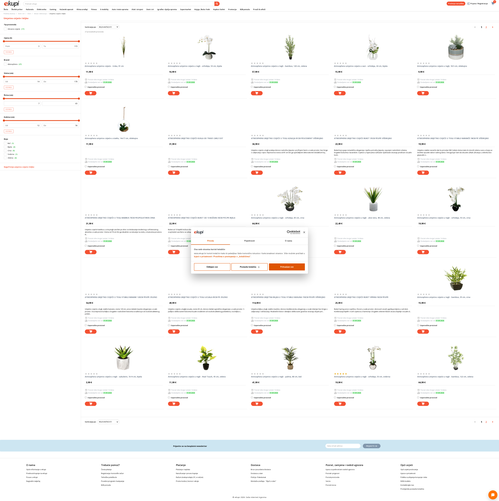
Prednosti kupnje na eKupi (36, 473)
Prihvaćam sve (287, 267)
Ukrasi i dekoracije (40, 14)
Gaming (53, 9)
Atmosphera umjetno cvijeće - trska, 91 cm (104, 66)
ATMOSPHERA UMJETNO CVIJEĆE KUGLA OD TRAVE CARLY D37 (195, 138)
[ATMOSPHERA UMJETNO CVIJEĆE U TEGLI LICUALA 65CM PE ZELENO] (207, 278)
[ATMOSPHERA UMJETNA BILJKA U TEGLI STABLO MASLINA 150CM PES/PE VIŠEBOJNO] (290, 278)
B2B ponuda (245, 9)
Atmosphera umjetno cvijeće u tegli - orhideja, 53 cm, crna (443, 218)
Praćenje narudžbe (456, 3)
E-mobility (104, 9)
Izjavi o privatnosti (203, 256)
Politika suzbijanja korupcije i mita (413, 477)
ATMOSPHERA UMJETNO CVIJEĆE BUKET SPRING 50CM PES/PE (361, 297)
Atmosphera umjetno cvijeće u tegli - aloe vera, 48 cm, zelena (362, 218)
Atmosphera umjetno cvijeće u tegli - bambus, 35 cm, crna (443, 297)
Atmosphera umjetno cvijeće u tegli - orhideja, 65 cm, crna (277, 218)
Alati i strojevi (137, 9)
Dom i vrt (150, 9)
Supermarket (185, 9)
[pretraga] (217, 4)
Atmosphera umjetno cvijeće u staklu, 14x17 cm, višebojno (111, 138)
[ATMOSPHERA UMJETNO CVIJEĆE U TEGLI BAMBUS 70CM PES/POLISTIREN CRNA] (124, 199)
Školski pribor (17, 9)
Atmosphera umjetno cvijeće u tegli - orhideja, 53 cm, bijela (195, 66)
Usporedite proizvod (96, 87)
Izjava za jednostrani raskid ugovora (340, 469)
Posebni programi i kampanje (112, 481)
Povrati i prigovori (332, 473)
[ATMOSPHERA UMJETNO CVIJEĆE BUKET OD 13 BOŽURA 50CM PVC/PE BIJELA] (207, 199)
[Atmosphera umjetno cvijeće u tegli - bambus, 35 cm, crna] (456, 278)
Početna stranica (9, 14)
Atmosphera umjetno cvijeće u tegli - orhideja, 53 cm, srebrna (362, 376)
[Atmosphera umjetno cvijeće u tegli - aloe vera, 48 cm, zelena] (373, 199)
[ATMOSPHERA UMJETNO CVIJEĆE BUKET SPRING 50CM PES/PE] (373, 278)
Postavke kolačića (248, 267)
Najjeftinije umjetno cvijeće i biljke (19, 167)
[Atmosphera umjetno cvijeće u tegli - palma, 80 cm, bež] (290, 358)
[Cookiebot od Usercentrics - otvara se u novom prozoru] (288, 232)
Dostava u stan (257, 473)
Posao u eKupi (32, 477)
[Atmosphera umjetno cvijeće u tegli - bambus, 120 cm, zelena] (290, 47)
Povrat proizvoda (332, 477)
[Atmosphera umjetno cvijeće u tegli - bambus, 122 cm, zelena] (456, 358)
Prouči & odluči (259, 9)
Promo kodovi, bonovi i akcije (187, 481)
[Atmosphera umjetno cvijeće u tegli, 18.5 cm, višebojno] (456, 47)
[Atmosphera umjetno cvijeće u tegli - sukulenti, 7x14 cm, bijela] (124, 358)
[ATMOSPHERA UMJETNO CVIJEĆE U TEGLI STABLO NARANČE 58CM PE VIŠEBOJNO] (456, 119)
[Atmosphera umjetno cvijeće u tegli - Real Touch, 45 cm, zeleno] (207, 358)
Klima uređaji (82, 9)
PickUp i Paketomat (258, 477)
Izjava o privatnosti (407, 473)
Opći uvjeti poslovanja (409, 469)
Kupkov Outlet (219, 9)
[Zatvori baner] (304, 232)
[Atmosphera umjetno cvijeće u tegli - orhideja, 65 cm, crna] (290, 199)
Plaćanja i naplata (183, 469)
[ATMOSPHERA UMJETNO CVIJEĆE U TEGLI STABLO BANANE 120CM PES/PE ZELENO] (124, 278)
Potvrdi (9, 52)
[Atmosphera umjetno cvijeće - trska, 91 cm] (123, 47)
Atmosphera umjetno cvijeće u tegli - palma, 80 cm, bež (276, 376)
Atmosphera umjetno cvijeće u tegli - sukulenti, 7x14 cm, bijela (113, 376)
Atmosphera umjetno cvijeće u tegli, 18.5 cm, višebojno (442, 66)
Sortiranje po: (90, 27)
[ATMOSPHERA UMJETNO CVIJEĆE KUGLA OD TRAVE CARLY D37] (207, 119)
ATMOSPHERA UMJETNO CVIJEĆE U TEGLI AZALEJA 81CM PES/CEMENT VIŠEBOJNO (287, 138)
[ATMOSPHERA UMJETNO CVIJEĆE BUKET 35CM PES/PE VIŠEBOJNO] (373, 119)
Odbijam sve (212, 267)
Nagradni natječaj (33, 481)
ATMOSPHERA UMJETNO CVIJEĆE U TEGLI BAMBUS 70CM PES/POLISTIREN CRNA (120, 218)
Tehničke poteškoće (109, 477)
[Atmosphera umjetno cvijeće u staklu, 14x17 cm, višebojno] (124, 119)
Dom (29, 14)
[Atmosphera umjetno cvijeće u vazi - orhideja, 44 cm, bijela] (373, 47)
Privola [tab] (210, 241)
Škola (6, 9)
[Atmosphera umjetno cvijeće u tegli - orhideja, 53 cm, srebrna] (373, 358)
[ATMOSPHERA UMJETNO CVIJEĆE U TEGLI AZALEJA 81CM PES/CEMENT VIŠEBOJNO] (290, 119)
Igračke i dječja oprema (167, 9)
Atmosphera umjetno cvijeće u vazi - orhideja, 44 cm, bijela (361, 66)
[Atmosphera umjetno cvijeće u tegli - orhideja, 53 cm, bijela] (207, 47)
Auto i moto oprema (120, 9)
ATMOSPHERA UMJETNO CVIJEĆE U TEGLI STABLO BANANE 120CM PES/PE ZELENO (121, 297)
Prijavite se (371, 446)
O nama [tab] (288, 241)
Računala (30, 9)
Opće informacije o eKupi (36, 469)
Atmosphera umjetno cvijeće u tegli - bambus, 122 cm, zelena (445, 376)
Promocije (232, 9)
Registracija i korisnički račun (112, 473)
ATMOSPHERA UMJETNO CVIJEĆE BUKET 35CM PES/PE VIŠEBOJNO (363, 138)
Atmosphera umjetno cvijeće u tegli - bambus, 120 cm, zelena (279, 66)
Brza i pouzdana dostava (261, 469)
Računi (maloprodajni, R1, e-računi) (189, 477)
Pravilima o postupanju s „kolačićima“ (232, 256)
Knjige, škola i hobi (202, 9)
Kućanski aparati (66, 9)
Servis (328, 481)
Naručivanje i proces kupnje (187, 473)
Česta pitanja (106, 469)
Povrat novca (331, 485)
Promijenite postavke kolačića (412, 489)
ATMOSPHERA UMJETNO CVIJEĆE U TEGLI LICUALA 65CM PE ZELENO (198, 297)
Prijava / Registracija (479, 3)
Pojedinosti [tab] (249, 241)
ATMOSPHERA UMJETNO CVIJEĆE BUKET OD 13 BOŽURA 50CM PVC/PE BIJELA (201, 218)
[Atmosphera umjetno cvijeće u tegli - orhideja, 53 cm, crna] (456, 199)
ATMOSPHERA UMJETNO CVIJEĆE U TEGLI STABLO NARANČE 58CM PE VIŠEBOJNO (453, 138)
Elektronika (41, 9)
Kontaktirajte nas (407, 485)
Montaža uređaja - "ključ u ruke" (263, 481)
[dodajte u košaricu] (90, 93)
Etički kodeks (405, 481)
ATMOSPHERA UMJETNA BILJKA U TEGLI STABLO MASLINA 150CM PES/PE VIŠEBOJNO (288, 297)
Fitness (94, 9)
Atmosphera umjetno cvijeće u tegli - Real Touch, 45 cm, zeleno (197, 376)
